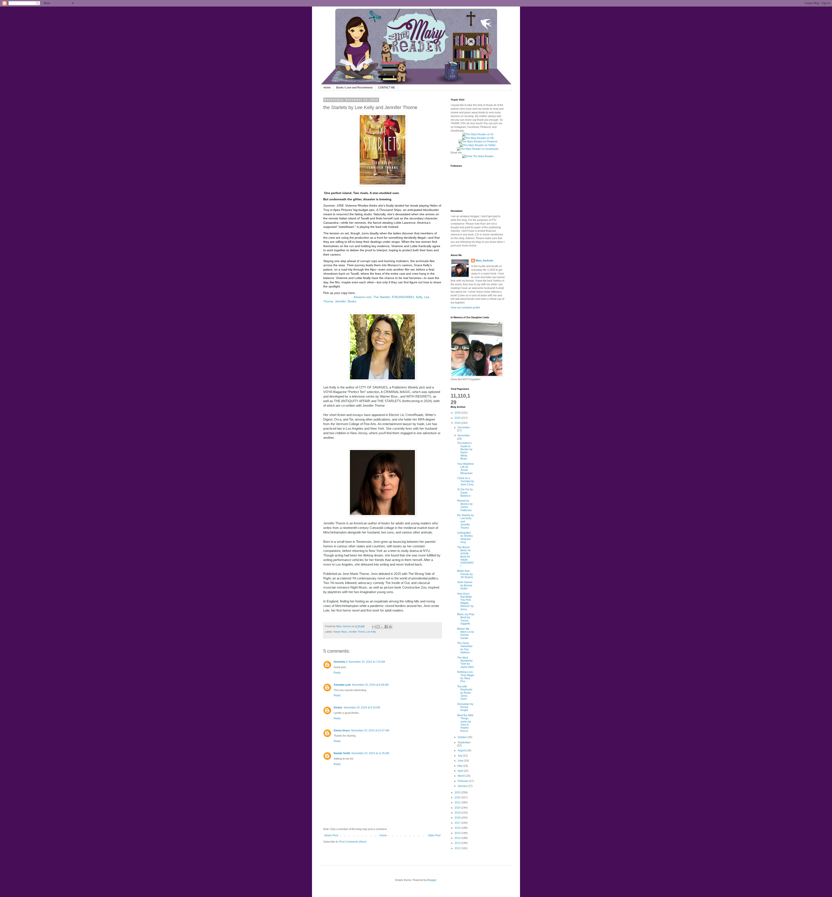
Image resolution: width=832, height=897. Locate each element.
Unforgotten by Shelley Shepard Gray (465, 537)
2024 (458, 422)
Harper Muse (340, 631)
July (460, 755)
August (462, 750)
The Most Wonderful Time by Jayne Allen (465, 662)
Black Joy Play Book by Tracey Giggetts (465, 619)
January (463, 786)
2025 (458, 417)
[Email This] (374, 627)
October (463, 737)
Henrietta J (340, 661)
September (464, 742)
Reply (337, 672)
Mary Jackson (344, 626)
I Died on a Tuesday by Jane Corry (465, 481)
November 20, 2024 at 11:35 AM (370, 753)
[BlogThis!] (378, 627)
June (461, 760)
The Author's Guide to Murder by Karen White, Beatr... (464, 451)
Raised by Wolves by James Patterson (465, 505)
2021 (458, 802)
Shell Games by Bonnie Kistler (464, 585)
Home (327, 87)
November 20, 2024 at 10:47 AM (370, 730)
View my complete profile (465, 307)
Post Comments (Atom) (352, 841)
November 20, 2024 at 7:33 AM (367, 661)
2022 (458, 797)
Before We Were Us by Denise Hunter (465, 633)
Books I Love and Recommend (354, 87)
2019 (458, 812)
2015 (458, 833)
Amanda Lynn (342, 684)
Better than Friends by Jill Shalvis (465, 574)
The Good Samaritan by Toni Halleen (465, 648)
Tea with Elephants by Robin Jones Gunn (464, 693)
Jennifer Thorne (356, 631)
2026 (458, 412)
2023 (458, 792)
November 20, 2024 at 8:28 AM (370, 684)
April (461, 770)
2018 (458, 817)
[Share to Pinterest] (390, 627)
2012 (458, 848)
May (460, 765)
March (462, 775)
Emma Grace (342, 730)
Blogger (431, 880)
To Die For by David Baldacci (465, 492)
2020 (458, 807)
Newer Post (331, 835)
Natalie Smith (342, 753)
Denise (338, 707)
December (464, 427)
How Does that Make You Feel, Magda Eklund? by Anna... (465, 601)
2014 (458, 838)
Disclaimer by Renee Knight (465, 707)
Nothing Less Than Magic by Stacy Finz (465, 676)
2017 (458, 822)
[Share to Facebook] (386, 627)
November (464, 435)
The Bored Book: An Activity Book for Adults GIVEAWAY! (465, 557)
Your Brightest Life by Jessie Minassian (465, 468)
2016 (458, 827)
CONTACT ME (386, 87)
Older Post (434, 835)
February (463, 781)
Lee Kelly (371, 631)
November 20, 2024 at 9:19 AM (362, 707)
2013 (458, 843)
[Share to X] (382, 627)
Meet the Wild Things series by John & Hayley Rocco (465, 723)
